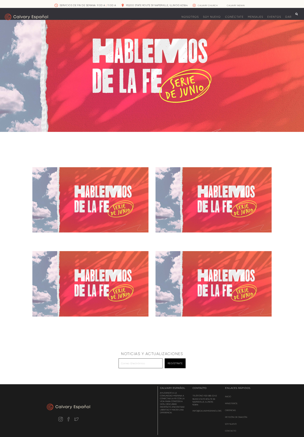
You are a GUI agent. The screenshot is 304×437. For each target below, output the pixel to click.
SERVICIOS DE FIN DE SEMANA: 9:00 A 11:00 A (88, 5)
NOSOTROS (190, 16)
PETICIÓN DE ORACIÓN (236, 417)
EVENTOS (274, 16)
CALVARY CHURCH (208, 5)
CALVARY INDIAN (236, 5)
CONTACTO (230, 431)
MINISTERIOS (231, 403)
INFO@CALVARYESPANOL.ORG (207, 411)
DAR (288, 16)
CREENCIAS (230, 410)
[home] (26, 16)
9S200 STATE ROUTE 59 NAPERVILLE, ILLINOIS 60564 (157, 5)
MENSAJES (255, 16)
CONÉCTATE (234, 16)
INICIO (228, 396)
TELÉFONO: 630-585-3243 (204, 395)
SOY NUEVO (212, 16)
